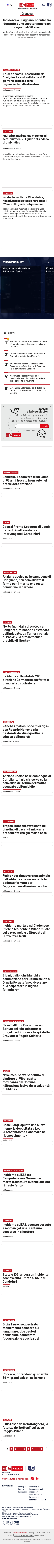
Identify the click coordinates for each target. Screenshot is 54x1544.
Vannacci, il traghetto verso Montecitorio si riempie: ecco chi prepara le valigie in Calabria (28, 344)
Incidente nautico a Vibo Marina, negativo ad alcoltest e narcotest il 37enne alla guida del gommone (25, 200)
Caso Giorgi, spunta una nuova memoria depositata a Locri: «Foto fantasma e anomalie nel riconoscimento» (24, 1130)
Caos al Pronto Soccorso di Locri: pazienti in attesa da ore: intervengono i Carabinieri (26, 530)
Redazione (7, 1532)
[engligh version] (8, 5)
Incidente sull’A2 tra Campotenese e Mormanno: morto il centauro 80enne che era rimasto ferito (26, 1180)
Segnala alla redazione (20, 1532)
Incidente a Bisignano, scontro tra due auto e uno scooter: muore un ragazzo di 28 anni (27, 23)
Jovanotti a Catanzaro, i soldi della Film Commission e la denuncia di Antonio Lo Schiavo (28, 390)
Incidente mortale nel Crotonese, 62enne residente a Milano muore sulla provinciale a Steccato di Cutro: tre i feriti (26, 930)
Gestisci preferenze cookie (23, 1535)
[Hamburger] (4, 5)
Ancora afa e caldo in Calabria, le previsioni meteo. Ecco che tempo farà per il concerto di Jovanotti (27, 378)
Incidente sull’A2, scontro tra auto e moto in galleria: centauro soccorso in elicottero (27, 1227)
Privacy (31, 1532)
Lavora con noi (39, 1535)
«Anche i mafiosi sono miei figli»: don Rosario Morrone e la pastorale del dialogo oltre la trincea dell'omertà (26, 731)
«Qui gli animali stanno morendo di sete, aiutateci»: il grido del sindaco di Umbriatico (26, 139)
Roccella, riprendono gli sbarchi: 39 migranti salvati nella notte (26, 1375)
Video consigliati (13, 262)
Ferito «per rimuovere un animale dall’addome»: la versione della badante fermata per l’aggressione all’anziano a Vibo (26, 881)
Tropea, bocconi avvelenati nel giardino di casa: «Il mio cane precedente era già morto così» (25, 829)
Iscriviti (44, 426)
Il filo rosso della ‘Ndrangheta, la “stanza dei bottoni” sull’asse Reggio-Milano (25, 1427)
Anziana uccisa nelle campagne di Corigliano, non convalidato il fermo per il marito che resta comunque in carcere (27, 581)
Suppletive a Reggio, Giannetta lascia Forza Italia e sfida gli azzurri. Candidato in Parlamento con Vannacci (28, 366)
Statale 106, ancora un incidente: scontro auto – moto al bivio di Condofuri (26, 1277)
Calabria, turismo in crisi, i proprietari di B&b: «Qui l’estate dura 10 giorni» (27, 354)
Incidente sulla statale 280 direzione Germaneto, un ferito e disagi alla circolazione (26, 679)
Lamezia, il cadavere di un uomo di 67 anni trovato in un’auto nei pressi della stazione (25, 480)
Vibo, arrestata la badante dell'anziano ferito (17, 270)
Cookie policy (40, 1532)
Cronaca (7, 1270)
